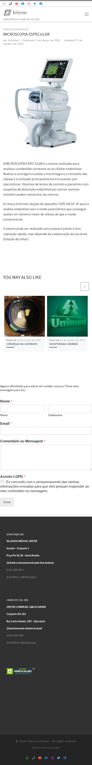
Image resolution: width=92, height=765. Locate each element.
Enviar (7, 502)
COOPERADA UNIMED (63, 344)
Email (5, 423)
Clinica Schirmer (38, 741)
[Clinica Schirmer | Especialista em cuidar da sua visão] (15, 12)
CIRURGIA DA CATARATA (21, 344)
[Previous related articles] (75, 286)
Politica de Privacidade (46, 747)
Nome (6, 401)
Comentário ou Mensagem (22, 441)
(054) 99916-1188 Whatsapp (21, 642)
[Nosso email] (16, 4)
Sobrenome (55, 415)
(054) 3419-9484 (15, 635)
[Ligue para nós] (10, 4)
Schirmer (13, 40)
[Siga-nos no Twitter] (34, 4)
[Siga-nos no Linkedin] (41, 4)
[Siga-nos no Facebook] (22, 4)
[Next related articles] (84, 286)
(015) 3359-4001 (15, 569)
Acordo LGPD (12, 476)
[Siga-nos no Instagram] (29, 4)
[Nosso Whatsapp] (4, 4)
